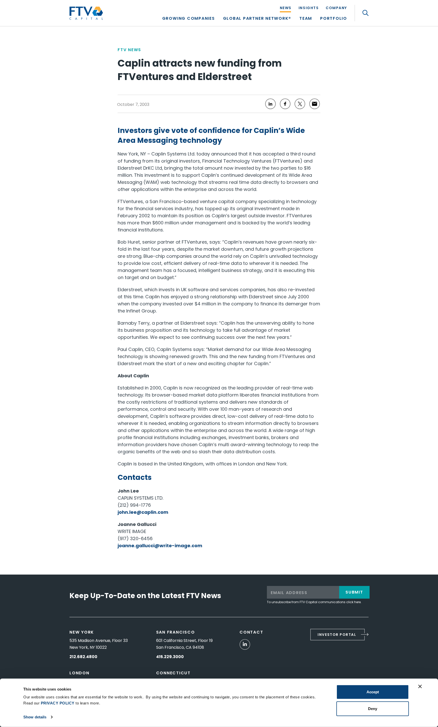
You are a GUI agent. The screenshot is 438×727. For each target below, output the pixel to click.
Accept (373, 692)
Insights (309, 8)
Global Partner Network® (257, 18)
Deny (372, 708)
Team (305, 18)
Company (336, 8)
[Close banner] (420, 686)
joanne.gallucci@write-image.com (160, 545)
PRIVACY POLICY (58, 703)
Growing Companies (188, 18)
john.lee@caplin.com (143, 512)
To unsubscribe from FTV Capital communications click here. (314, 602)
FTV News (129, 50)
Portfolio (333, 18)
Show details (34, 717)
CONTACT (251, 632)
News (285, 8)
